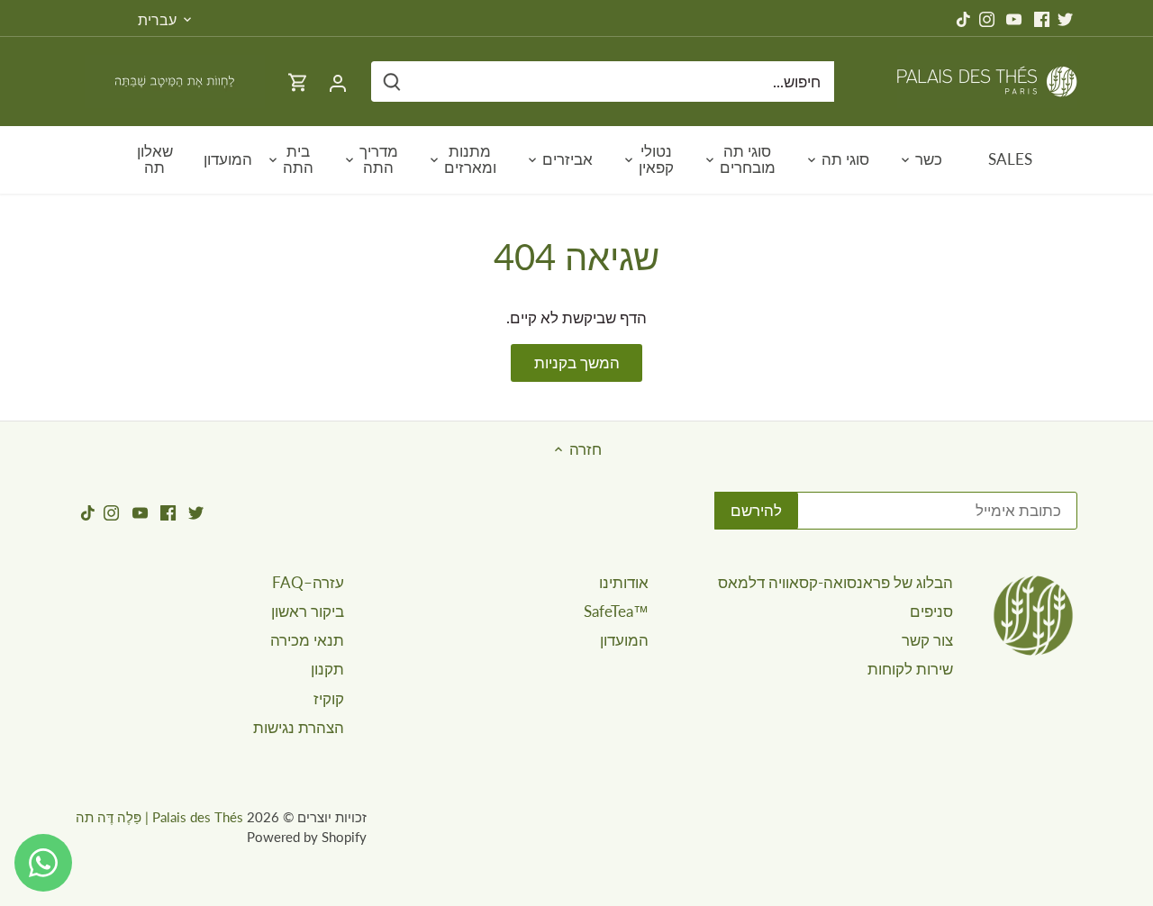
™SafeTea (616, 611)
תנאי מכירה (307, 639)
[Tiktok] (963, 18)
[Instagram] (986, 18)
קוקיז (328, 698)
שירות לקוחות (910, 668)
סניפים (931, 611)
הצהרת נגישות (298, 727)
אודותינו (624, 582)
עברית (157, 19)
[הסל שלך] (298, 81)
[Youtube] (1013, 18)
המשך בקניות (577, 362)
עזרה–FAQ (308, 582)
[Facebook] (1041, 18)
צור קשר (927, 639)
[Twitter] (1065, 18)
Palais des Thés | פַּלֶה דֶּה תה (159, 817)
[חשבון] (338, 81)
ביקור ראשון (307, 611)
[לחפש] (392, 81)
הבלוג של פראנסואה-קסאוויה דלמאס (835, 582)
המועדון (624, 639)
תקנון (327, 668)
